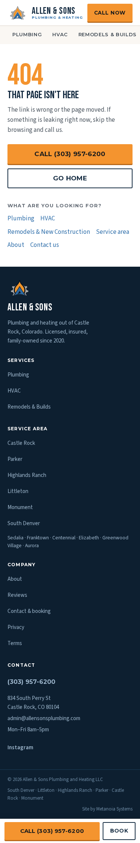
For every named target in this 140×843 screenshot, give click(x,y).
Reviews (17, 595)
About (15, 245)
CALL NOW (110, 13)
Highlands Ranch (26, 475)
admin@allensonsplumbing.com (43, 718)
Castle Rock (21, 443)
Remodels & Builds (29, 407)
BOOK (119, 830)
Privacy (15, 627)
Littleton (17, 491)
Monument (20, 507)
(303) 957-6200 (31, 681)
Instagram (20, 747)
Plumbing (27, 34)
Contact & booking (29, 611)
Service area (112, 231)
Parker (14, 459)
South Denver (23, 523)
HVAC (60, 34)
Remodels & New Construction (48, 231)
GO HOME (70, 178)
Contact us (44, 245)
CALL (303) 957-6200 (69, 154)
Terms (14, 643)
